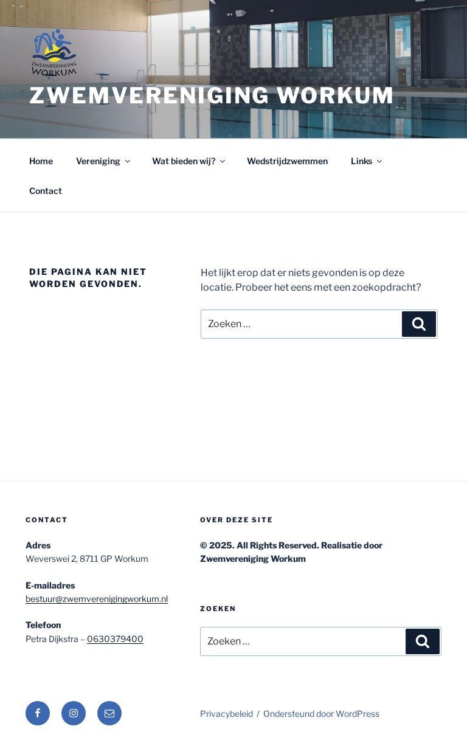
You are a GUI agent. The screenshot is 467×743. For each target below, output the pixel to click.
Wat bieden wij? (183, 161)
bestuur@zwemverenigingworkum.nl (97, 598)
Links (361, 161)
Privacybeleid (226, 713)
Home (41, 161)
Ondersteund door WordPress (321, 713)
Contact (45, 190)
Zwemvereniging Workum (212, 95)
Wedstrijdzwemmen (287, 161)
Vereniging (98, 161)
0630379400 (115, 639)
